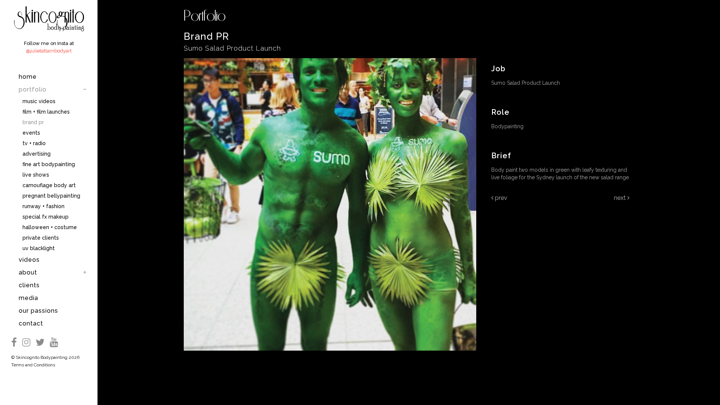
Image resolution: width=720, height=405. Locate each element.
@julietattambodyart (49, 51)
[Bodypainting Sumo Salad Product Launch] (330, 355)
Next (620, 198)
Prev (500, 198)
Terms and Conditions (33, 365)
